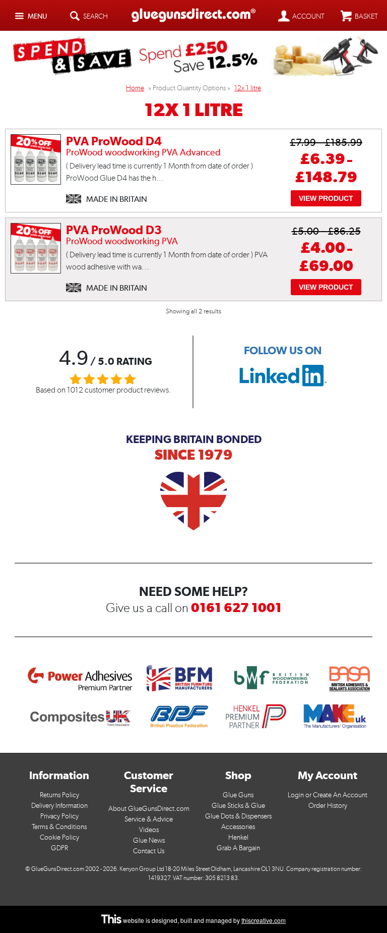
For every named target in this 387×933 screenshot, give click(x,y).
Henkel (238, 837)
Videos (149, 830)
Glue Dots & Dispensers (238, 816)
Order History (327, 805)
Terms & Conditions (59, 826)
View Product (326, 198)
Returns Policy (59, 795)
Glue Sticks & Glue (238, 805)
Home (135, 88)
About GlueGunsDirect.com (148, 808)
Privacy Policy (59, 816)
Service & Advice (148, 819)
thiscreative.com (263, 920)
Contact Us (148, 851)
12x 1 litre (247, 88)
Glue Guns (238, 795)
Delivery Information (59, 805)
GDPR (59, 848)
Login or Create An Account (327, 795)
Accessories (238, 826)
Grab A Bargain (238, 848)
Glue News (149, 840)
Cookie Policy (59, 837)
